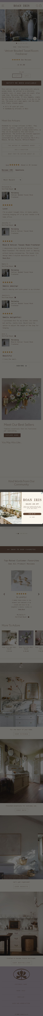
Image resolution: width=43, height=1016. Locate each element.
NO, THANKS (32, 517)
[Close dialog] (41, 493)
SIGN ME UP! (32, 513)
